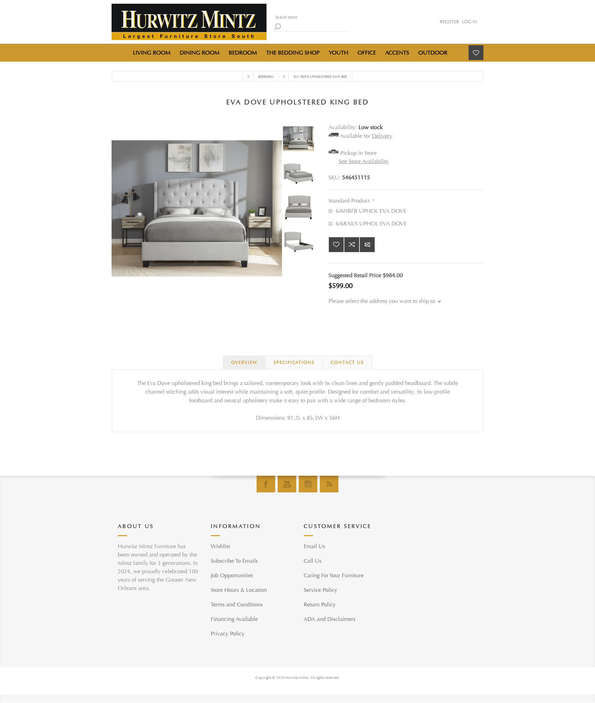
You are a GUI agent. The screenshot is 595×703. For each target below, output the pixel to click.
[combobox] (310, 17)
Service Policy (320, 590)
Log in (469, 22)
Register (449, 22)
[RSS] (329, 484)
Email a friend (367, 244)
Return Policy (320, 604)
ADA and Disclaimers (329, 619)
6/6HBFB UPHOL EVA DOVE (371, 211)
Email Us (314, 546)
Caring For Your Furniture (334, 575)
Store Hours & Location (239, 590)
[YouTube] (287, 484)
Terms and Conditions (237, 604)
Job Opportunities (232, 575)
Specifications (294, 362)
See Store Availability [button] (364, 161)
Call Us (312, 561)
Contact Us (347, 362)
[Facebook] (266, 484)
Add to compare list (351, 244)
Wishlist (220, 546)
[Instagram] (308, 484)
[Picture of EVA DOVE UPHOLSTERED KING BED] (300, 140)
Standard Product (349, 200)
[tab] (244, 363)
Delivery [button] (382, 136)
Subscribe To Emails (234, 561)
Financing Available (234, 619)
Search (277, 26)
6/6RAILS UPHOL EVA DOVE (371, 223)
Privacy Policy (228, 633)
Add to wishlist (336, 244)
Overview (244, 362)
